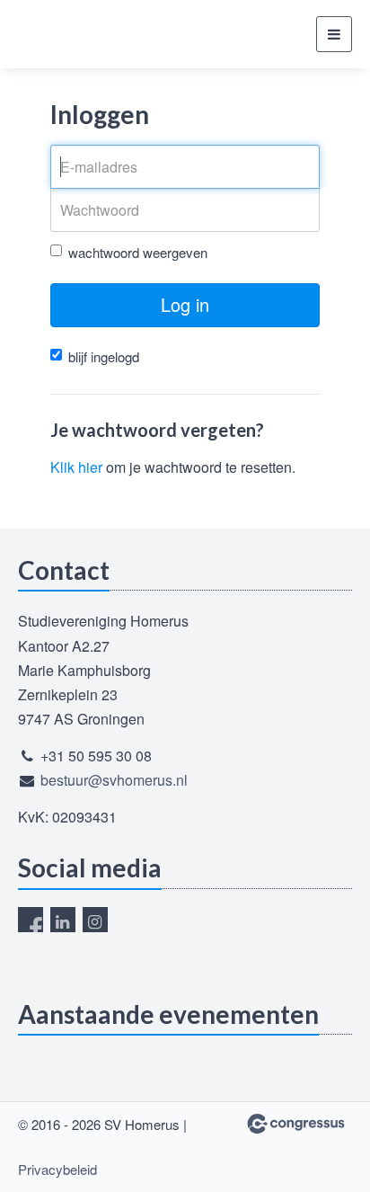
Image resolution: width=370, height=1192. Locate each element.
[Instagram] (95, 919)
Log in (185, 304)
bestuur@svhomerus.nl (114, 779)
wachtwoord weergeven (137, 252)
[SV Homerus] (85, 34)
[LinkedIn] (62, 919)
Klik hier (76, 467)
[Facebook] (30, 919)
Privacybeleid (57, 1169)
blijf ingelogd (103, 356)
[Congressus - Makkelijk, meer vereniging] (296, 1124)
